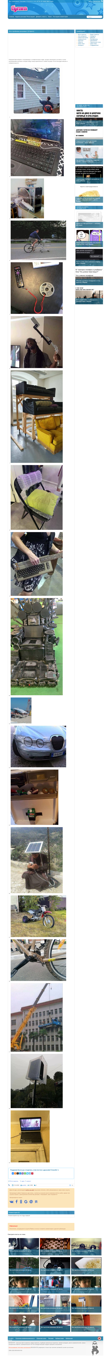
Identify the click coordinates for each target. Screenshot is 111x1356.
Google (44, 1)
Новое (50, 16)
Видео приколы (94, 34)
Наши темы (93, 43)
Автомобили (93, 40)
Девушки (92, 37)
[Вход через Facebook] (17, 1202)
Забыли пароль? (15, 1)
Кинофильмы (94, 39)
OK (41, 1)
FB (39, 1)
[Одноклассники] (15, 1173)
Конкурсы (81, 45)
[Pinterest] (32, 1173)
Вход (10, 1)
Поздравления (94, 45)
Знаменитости (82, 39)
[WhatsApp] (25, 1173)
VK (37, 1)
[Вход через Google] (26, 1202)
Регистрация (23, 1)
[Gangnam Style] (94, 1355)
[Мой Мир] (20, 1173)
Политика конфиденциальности (25, 1338)
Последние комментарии (60, 16)
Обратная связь (96, 1)
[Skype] (27, 1173)
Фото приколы (82, 34)
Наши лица (81, 43)
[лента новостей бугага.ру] (102, 1)
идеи (23, 1181)
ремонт (29, 1181)
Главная (11, 16)
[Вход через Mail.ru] (32, 1202)
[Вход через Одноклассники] (22, 1202)
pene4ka (24, 1185)
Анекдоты (93, 36)
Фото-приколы (14, 1181)
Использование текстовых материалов (20, 1347)
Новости (80, 42)
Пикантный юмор (83, 37)
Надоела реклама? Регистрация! (25, 16)
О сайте (11, 1338)
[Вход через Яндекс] (37, 1202)
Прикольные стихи (95, 42)
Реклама (91, 1)
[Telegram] (30, 1173)
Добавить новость (41, 16)
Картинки (80, 40)
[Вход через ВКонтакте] (12, 1202)
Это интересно (82, 36)
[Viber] (23, 1173)
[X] (18, 1173)
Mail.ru (48, 1)
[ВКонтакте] (13, 1173)
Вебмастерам (60, 1338)
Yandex (51, 1)
